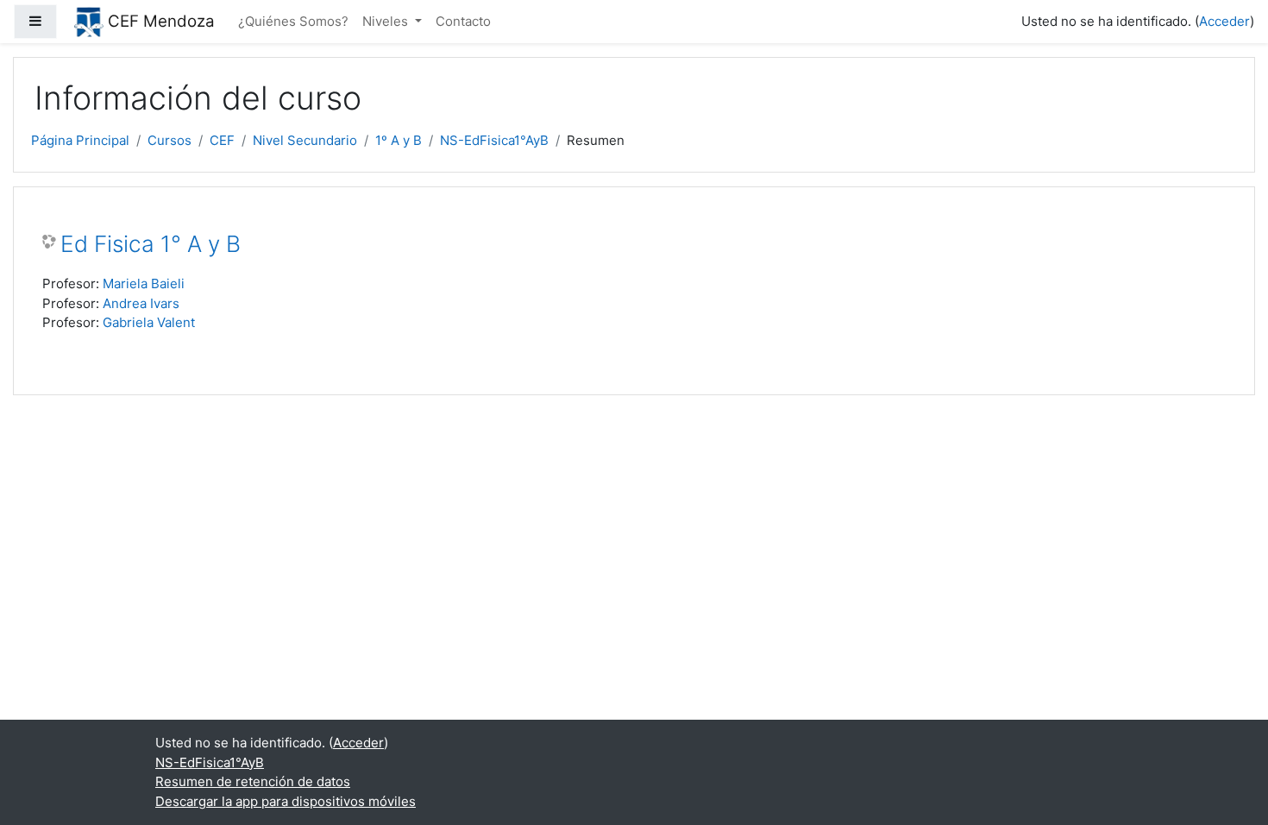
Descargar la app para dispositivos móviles (285, 801)
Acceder (1224, 21)
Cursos (169, 140)
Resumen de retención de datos (252, 781)
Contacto (463, 21)
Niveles (386, 21)
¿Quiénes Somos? (293, 21)
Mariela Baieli (144, 283)
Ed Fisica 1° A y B (150, 243)
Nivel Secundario (305, 140)
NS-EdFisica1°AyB (494, 140)
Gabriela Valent (149, 322)
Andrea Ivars (141, 303)
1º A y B (398, 140)
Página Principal (80, 140)
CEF (222, 140)
